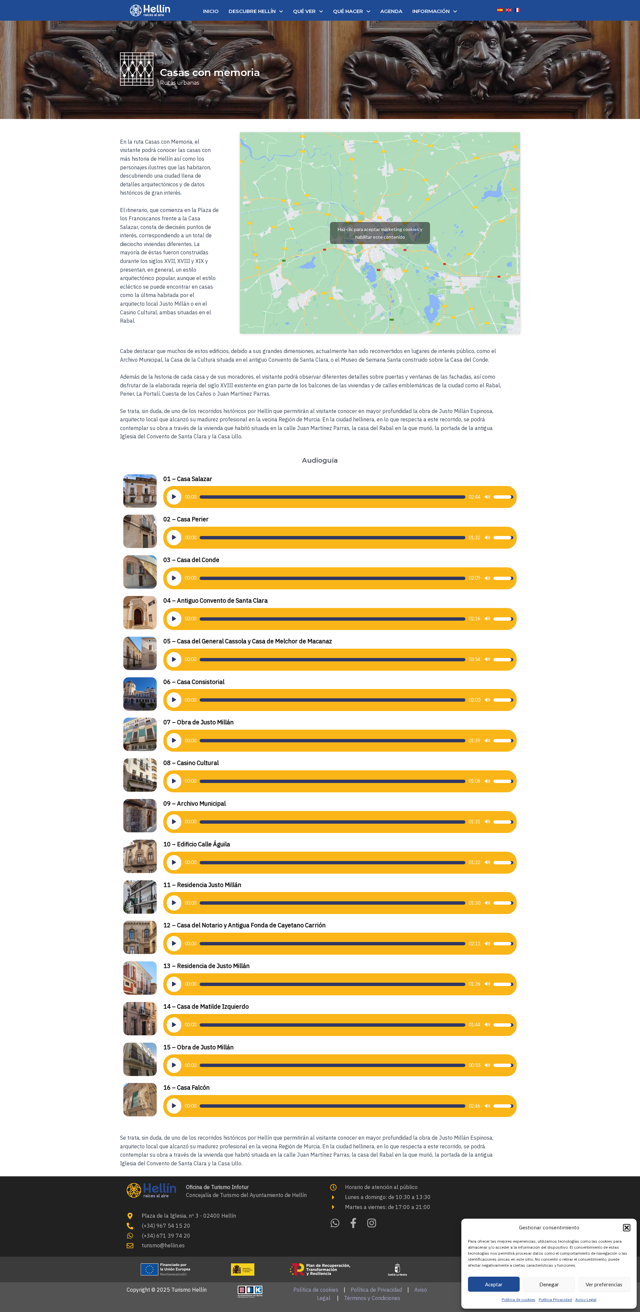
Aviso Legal (585, 1299)
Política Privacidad (555, 1299)
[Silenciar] (487, 497)
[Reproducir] (174, 497)
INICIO (211, 11)
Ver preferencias (604, 1284)
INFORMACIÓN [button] (431, 11)
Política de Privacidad (376, 1289)
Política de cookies (518, 1299)
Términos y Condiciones (372, 1298)
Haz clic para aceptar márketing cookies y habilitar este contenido (380, 233)
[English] (508, 9)
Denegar (549, 1284)
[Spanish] (500, 9)
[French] (517, 9)
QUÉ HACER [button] (348, 11)
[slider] (332, 497)
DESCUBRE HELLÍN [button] (252, 11)
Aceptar (494, 1284)
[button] (626, 1227)
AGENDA (391, 11)
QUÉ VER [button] (304, 11)
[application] (340, 497)
